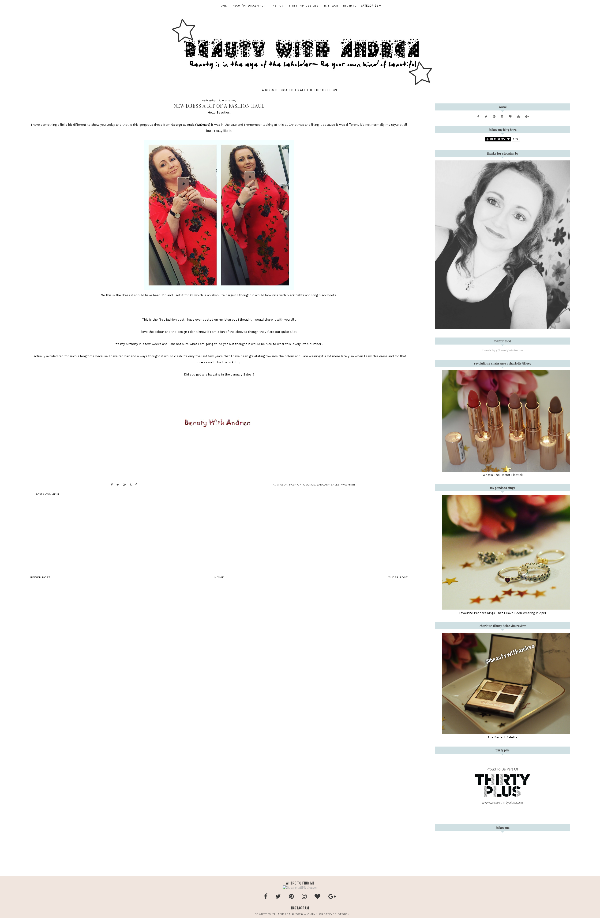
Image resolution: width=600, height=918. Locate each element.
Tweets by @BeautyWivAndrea (502, 350)
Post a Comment (47, 494)
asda (284, 484)
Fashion (277, 5)
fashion (295, 484)
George (309, 484)
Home (223, 5)
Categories (370, 5)
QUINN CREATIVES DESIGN (329, 914)
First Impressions (304, 5)
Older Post (398, 577)
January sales (328, 484)
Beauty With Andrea (273, 914)
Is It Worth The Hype (340, 5)
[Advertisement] (219, 536)
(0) (35, 484)
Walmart (348, 484)
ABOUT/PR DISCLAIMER (249, 5)
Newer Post (40, 577)
